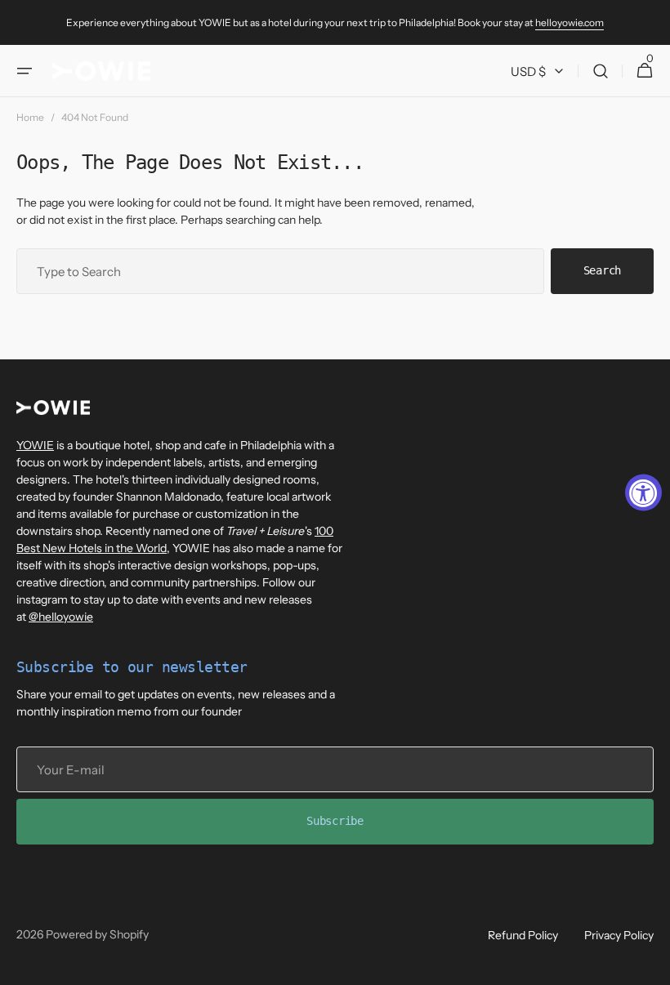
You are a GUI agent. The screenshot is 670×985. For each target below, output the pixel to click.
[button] (24, 71)
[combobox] (280, 271)
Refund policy (523, 935)
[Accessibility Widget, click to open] (643, 493)
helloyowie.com (569, 22)
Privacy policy (619, 935)
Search (602, 270)
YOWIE (35, 445)
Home (30, 117)
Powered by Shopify (97, 934)
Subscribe (334, 820)
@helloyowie (61, 616)
